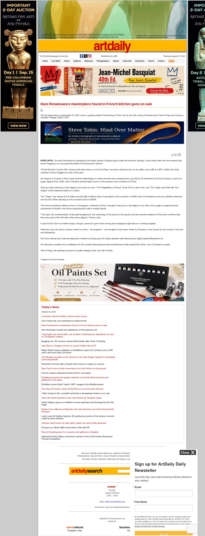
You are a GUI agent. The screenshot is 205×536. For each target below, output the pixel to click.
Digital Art (117, 453)
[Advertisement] (149, 327)
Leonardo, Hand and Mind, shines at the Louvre (64, 316)
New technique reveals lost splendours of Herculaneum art (69, 330)
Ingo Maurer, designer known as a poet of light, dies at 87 (69, 345)
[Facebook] (81, 57)
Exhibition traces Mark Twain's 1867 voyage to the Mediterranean (73, 384)
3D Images (121, 459)
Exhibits (93, 453)
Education (102, 459)
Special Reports (110, 456)
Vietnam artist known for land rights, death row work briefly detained (74, 423)
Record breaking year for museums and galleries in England (70, 432)
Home (45, 61)
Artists (67, 61)
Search (151, 61)
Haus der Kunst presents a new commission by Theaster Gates (72, 398)
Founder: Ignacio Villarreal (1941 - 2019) (112, 493)
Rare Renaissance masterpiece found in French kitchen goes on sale (74, 325)
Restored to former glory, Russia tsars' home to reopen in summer (73, 364)
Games (116, 61)
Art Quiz (94, 459)
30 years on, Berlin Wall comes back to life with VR (65, 427)
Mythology (112, 459)
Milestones (107, 453)
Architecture (126, 453)
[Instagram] (90, 57)
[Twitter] (85, 57)
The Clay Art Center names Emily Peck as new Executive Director (73, 389)
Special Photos (97, 456)
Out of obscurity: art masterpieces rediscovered (64, 321)
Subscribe (127, 61)
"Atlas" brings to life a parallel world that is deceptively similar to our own (76, 393)
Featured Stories (124, 456)
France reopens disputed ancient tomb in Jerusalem (66, 373)
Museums (89, 61)
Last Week (55, 61)
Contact (161, 61)
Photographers (103, 61)
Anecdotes (86, 459)
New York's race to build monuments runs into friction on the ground (74, 368)
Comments (140, 61)
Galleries (77, 61)
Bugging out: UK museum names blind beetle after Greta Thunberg (73, 341)
